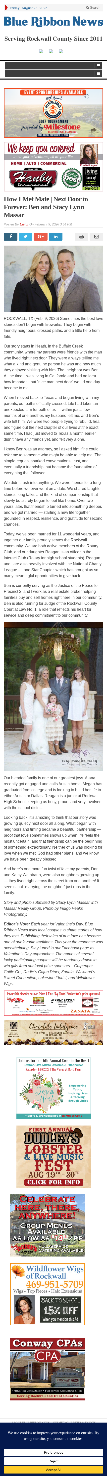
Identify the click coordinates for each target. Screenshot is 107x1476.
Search (94, 7)
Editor (24, 224)
